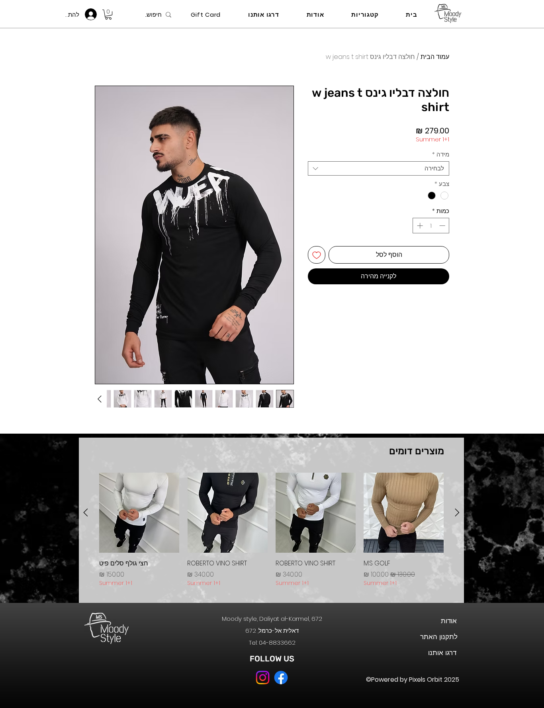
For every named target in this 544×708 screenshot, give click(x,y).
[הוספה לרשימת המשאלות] (316, 255)
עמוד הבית (435, 56)
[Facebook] (281, 677)
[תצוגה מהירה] (404, 513)
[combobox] (378, 168)
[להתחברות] (93, 14)
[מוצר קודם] (457, 512)
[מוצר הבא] (85, 512)
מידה (440, 154)
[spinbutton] (431, 225)
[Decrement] (443, 225)
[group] (271, 534)
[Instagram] (263, 677)
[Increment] (419, 225)
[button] (108, 15)
